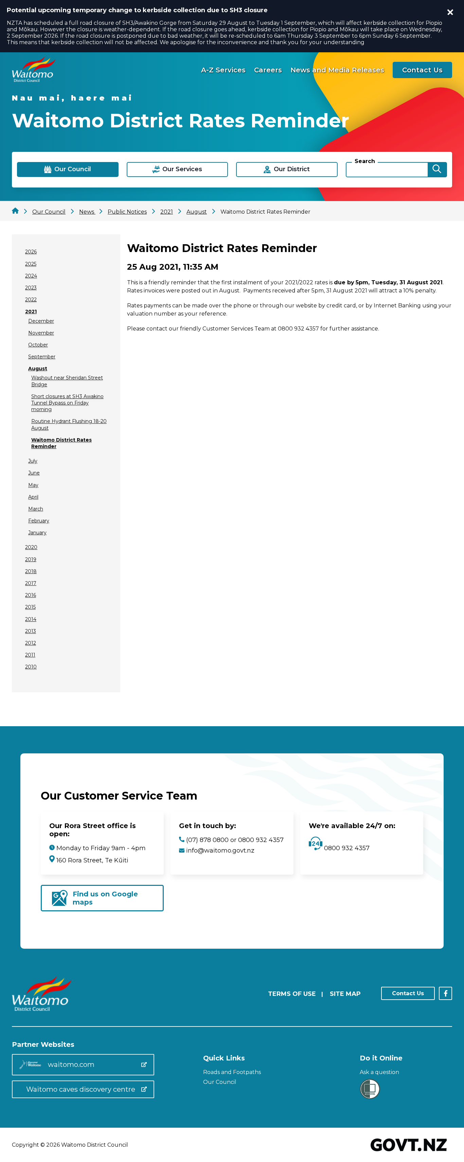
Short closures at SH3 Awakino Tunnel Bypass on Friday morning (67, 402)
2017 (30, 583)
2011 (30, 655)
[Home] (33, 80)
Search (365, 161)
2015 (30, 607)
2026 (31, 252)
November (41, 333)
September (41, 357)
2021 (31, 311)
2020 (31, 547)
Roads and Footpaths (232, 1072)
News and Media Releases (337, 70)
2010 (31, 667)
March (35, 509)
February (38, 521)
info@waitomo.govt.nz (220, 850)
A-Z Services (223, 70)
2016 (30, 595)
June (34, 473)
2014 (30, 619)
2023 (31, 288)
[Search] (436, 170)
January (37, 533)
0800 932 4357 (346, 848)
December (41, 321)
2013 (30, 631)
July (32, 461)
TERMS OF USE (292, 994)
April (33, 497)
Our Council (219, 1082)
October (38, 345)
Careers (268, 70)
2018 (31, 571)
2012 (30, 643)
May (33, 485)
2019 (30, 559)
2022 (31, 300)
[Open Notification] (450, 12)
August (37, 368)
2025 (30, 264)
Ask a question (379, 1072)
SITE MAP (345, 994)
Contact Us (422, 70)
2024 (31, 276)
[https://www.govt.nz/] (408, 1152)
